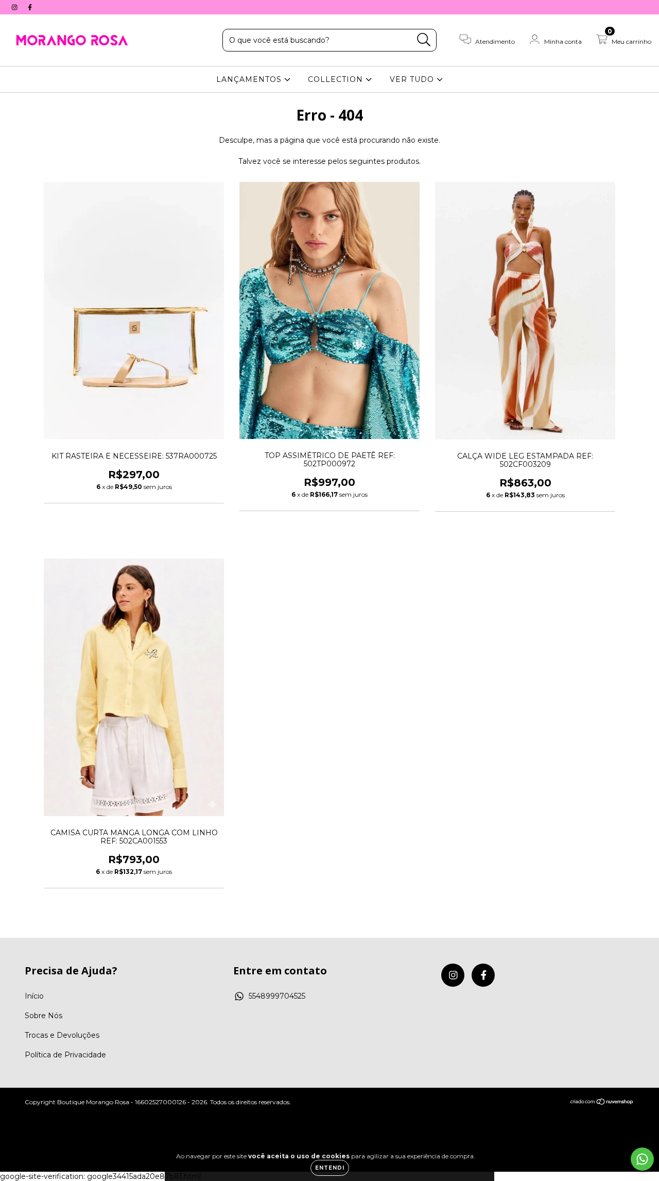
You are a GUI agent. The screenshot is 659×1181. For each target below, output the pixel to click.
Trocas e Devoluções (62, 1035)
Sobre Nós (43, 1015)
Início (34, 996)
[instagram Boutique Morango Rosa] (15, 7)
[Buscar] (424, 40)
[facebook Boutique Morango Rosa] (30, 7)
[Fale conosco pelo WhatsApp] (642, 1159)
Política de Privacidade (65, 1054)
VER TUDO (413, 79)
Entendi (329, 1168)
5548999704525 (277, 996)
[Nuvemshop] (602, 1103)
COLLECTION (337, 79)
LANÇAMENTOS (250, 79)
